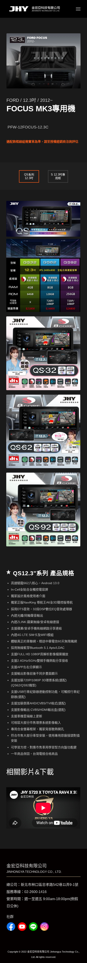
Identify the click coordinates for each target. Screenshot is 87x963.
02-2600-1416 (35, 892)
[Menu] (78, 9)
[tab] (29, 176)
